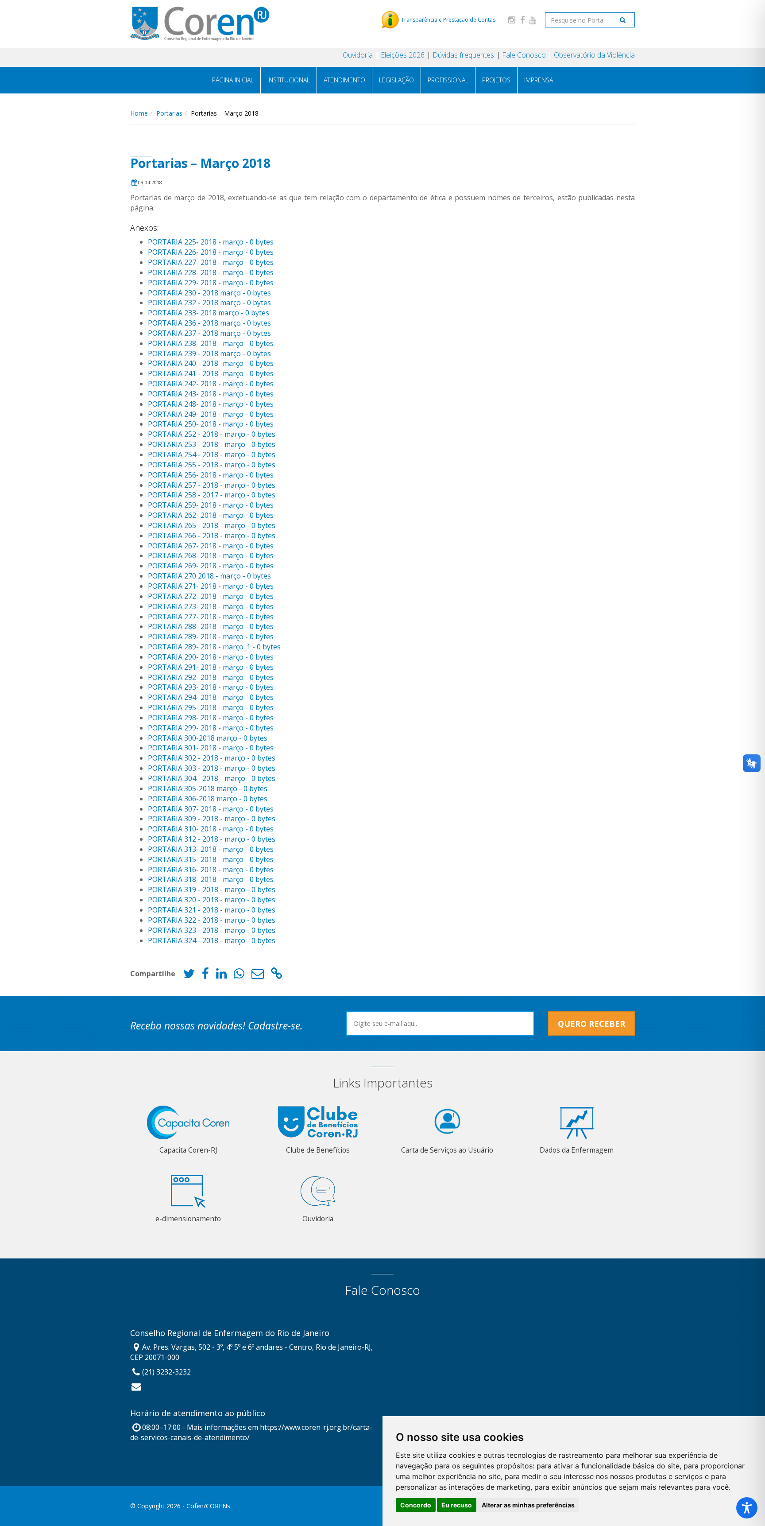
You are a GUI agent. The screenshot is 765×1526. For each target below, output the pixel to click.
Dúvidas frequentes (463, 55)
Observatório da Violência (594, 55)
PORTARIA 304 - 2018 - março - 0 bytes (211, 778)
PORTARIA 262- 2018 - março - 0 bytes (211, 515)
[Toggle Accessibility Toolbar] (746, 1507)
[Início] (200, 23)
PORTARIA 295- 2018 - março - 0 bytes (211, 707)
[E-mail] (257, 975)
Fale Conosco (524, 55)
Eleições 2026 (403, 55)
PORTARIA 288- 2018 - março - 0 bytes (211, 626)
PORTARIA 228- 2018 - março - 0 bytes (211, 272)
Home (139, 113)
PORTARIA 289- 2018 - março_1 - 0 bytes (214, 647)
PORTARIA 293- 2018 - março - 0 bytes (211, 687)
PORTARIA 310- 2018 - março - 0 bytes (211, 829)
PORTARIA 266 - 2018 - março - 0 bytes (211, 535)
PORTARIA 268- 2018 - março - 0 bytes (211, 555)
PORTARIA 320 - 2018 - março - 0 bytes (211, 900)
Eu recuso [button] (456, 1505)
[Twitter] (189, 975)
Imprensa (538, 80)
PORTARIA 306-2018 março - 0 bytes (207, 799)
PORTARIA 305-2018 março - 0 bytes (207, 788)
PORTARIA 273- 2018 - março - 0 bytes (211, 606)
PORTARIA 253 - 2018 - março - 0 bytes (211, 444)
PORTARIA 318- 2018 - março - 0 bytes (211, 879)
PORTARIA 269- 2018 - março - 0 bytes (211, 566)
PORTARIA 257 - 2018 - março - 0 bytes (211, 485)
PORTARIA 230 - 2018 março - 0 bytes (209, 293)
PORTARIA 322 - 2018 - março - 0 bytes (211, 920)
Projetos (496, 80)
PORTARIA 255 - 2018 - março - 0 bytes (211, 465)
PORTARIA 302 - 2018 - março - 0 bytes (211, 758)
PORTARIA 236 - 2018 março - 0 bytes (209, 323)
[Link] (276, 975)
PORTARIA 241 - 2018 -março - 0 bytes (211, 373)
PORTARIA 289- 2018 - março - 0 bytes (211, 636)
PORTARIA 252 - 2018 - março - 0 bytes (211, 434)
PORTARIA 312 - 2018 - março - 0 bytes (211, 839)
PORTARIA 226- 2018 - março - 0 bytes (211, 252)
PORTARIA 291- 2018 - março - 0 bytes (211, 667)
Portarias (169, 113)
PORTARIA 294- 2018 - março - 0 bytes (211, 697)
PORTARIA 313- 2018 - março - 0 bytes (211, 849)
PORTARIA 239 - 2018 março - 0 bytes (209, 353)
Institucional (288, 80)
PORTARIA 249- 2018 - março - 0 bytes (211, 414)
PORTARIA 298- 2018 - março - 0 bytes (211, 717)
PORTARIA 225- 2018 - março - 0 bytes (211, 242)
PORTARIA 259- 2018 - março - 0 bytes (211, 505)
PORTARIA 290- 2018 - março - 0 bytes (211, 657)
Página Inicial (233, 80)
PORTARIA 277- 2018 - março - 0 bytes (211, 616)
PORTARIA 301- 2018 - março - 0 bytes (211, 748)
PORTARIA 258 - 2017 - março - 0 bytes (211, 495)
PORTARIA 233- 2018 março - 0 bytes (208, 313)
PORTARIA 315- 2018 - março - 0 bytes (211, 859)
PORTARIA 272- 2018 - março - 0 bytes (211, 596)
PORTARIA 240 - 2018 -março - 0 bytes (211, 363)
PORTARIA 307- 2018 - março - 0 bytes (211, 809)
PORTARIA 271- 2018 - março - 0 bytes (211, 586)
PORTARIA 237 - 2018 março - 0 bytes (209, 333)
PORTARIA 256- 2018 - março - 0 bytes (211, 475)
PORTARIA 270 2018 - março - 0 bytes (209, 576)
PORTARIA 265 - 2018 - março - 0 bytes (211, 525)
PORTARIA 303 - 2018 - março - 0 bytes (211, 768)
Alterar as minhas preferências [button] (528, 1505)
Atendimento (344, 80)
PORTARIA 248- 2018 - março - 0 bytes (211, 404)
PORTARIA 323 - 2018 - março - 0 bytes (211, 930)
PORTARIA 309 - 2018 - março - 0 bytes (211, 818)
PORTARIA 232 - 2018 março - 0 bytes (209, 302)
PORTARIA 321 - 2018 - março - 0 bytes (211, 910)
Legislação (396, 80)
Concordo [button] (415, 1505)
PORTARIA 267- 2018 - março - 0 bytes (211, 546)
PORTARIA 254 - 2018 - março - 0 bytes (211, 454)
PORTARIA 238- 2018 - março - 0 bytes (211, 343)
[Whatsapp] (239, 975)
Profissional (448, 80)
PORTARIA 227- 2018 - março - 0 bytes (211, 262)
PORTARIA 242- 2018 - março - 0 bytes (211, 383)
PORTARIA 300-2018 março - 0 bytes (207, 738)
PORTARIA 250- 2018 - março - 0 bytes (211, 424)
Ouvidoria (358, 55)
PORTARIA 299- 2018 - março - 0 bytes (211, 728)
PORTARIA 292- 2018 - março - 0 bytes (211, 677)
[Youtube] (533, 20)
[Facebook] (522, 20)
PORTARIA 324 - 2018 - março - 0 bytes (211, 940)
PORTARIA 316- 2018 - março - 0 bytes (211, 869)
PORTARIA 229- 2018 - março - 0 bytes (211, 282)
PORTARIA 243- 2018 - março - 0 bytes (211, 394)
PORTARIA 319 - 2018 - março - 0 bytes (211, 889)
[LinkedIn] (221, 975)
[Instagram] (511, 20)
